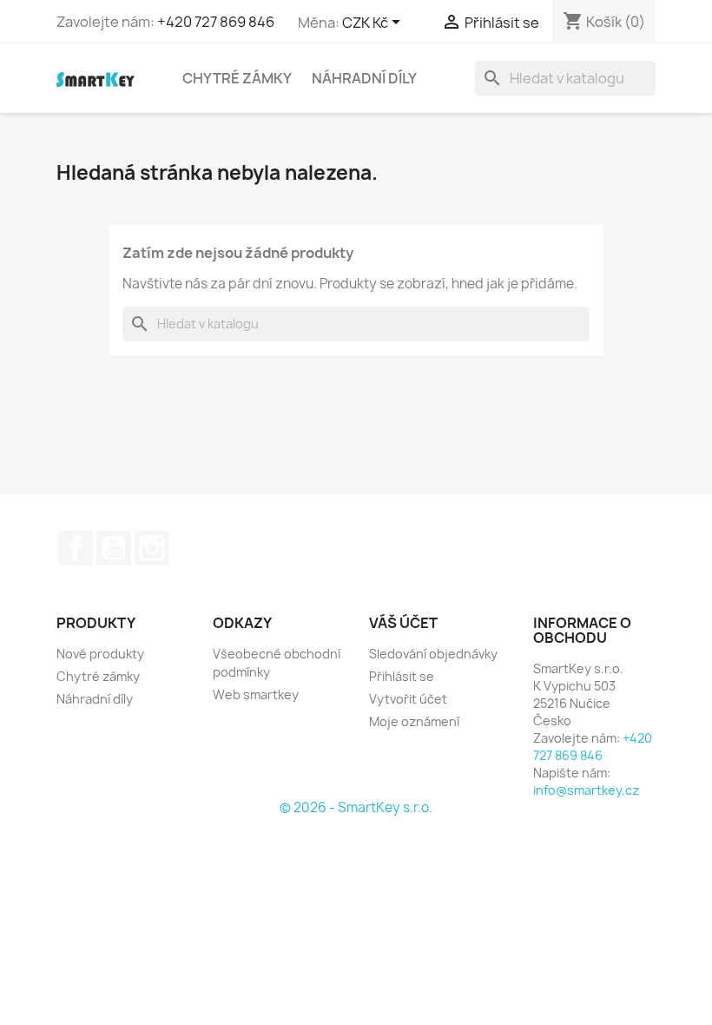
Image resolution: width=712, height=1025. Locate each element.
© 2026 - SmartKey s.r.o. (356, 807)
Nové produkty (100, 653)
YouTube (113, 548)
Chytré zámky (237, 78)
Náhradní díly (364, 78)
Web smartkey (256, 694)
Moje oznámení (414, 721)
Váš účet (403, 622)
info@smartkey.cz (586, 790)
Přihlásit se (401, 676)
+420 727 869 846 (215, 21)
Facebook (75, 548)
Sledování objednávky (433, 653)
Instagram (152, 548)
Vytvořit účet (408, 699)
